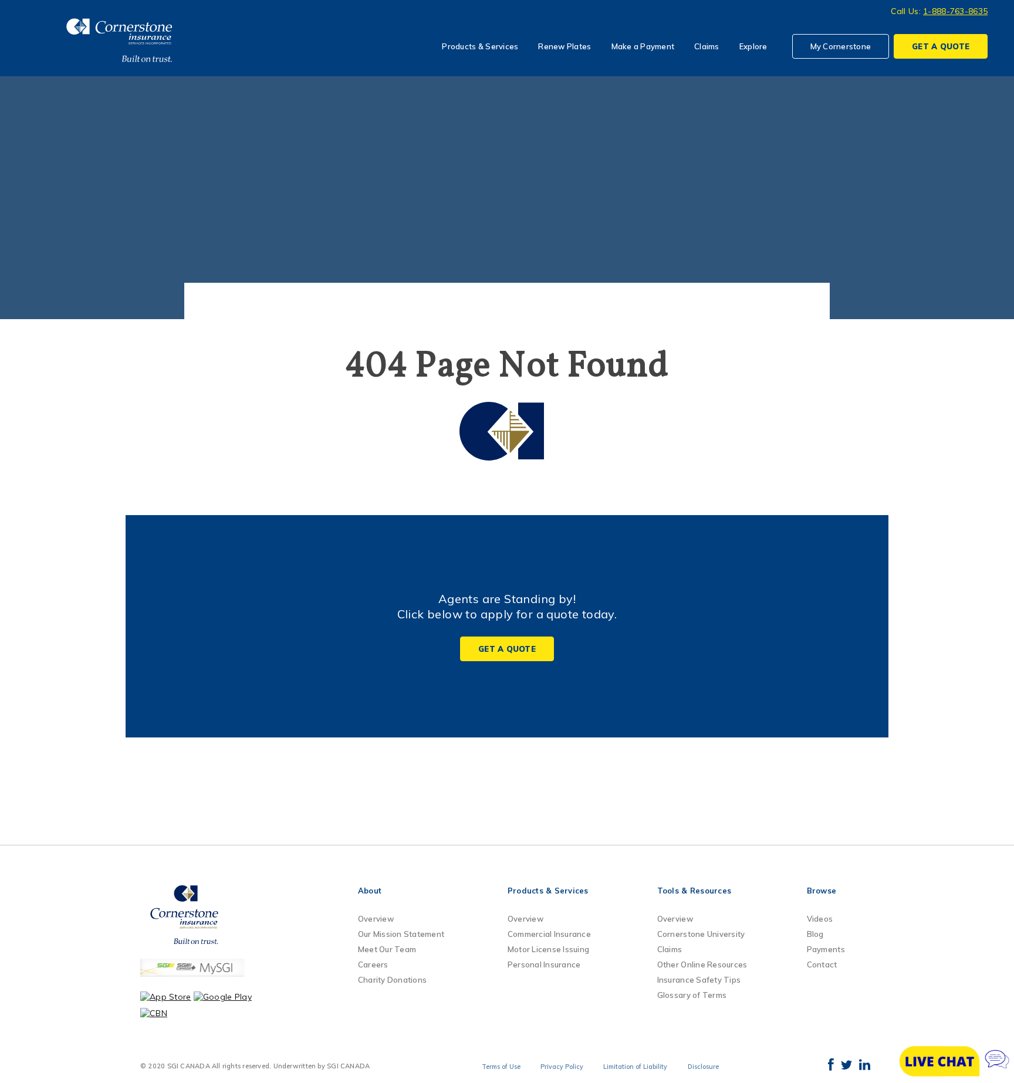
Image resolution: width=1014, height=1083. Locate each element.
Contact (822, 964)
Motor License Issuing (548, 949)
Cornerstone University (701, 934)
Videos (820, 918)
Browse (822, 890)
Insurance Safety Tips (699, 979)
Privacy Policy (561, 1066)
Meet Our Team (387, 949)
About (369, 890)
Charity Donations (392, 979)
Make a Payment (643, 46)
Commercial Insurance (549, 934)
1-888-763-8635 (955, 11)
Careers (373, 964)
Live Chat (955, 1061)
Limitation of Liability (635, 1066)
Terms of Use (501, 1066)
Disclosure (703, 1066)
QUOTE (940, 46)
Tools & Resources (694, 890)
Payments (826, 949)
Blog (815, 934)
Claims (706, 46)
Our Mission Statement (401, 934)
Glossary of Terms (691, 995)
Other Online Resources (702, 964)
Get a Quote (507, 649)
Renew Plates (564, 46)
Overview (376, 918)
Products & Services (480, 46)
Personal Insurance (544, 964)
